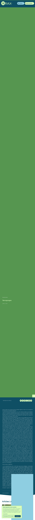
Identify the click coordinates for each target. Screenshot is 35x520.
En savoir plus (5, 513)
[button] (12, 4)
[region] (12, 512)
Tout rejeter (12, 516)
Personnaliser (6, 516)
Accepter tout (18, 516)
